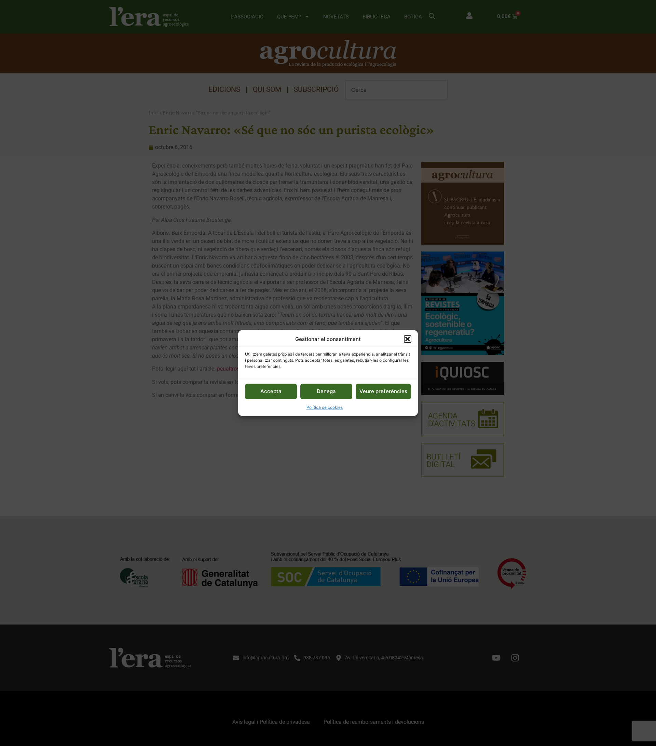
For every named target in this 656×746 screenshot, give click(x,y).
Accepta (271, 391)
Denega (326, 391)
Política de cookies (324, 407)
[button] (407, 339)
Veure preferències (383, 391)
